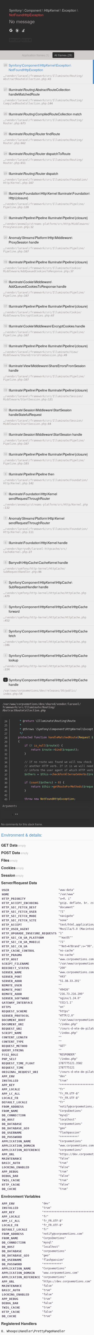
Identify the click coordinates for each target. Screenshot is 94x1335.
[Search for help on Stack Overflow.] (23, 30)
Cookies (8, 867)
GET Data (9, 845)
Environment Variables (20, 1196)
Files (5, 860)
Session (8, 875)
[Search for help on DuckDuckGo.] (17, 30)
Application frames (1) (35, 55)
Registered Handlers (19, 1323)
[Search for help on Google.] (11, 30)
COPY (14, 40)
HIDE (26, 40)
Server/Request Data (19, 882)
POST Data (10, 852)
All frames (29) (63, 55)
